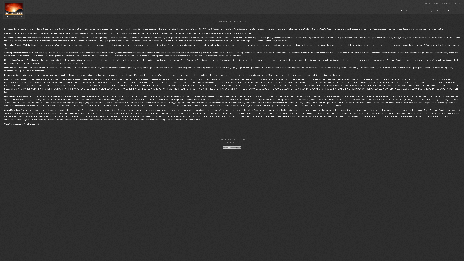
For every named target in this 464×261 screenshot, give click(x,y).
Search (436, 3)
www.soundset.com (148, 29)
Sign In (456, 3)
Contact (446, 3)
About (426, 3)
